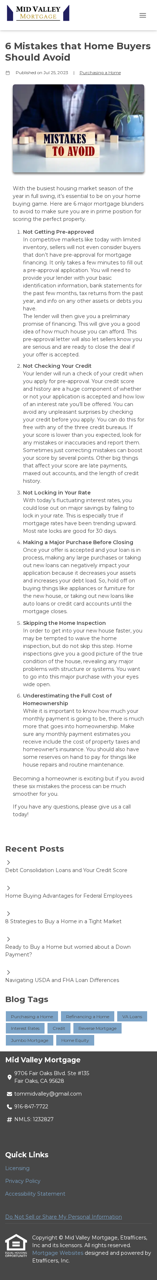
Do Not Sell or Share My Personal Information (63, 1217)
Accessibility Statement (35, 1194)
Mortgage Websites (58, 1253)
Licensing (17, 1168)
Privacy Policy (23, 1181)
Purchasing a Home (100, 72)
